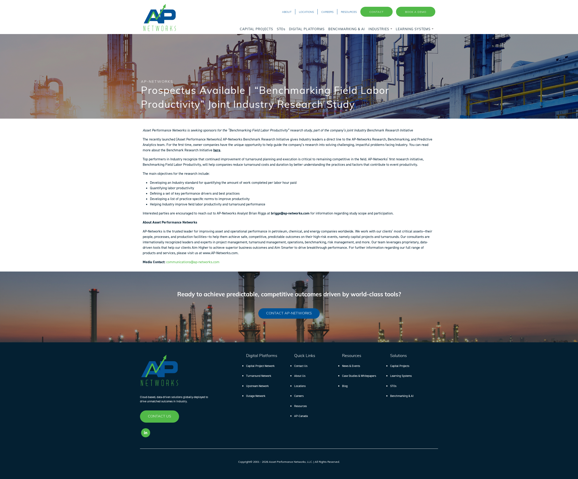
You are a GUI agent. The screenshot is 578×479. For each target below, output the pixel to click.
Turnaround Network (258, 376)
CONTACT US (159, 416)
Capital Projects (399, 366)
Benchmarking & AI (402, 396)
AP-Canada (301, 416)
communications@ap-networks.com (192, 262)
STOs (393, 386)
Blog (345, 386)
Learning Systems (401, 376)
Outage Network (255, 396)
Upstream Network (257, 386)
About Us (299, 376)
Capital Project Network (260, 366)
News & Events (351, 366)
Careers (299, 396)
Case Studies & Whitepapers (359, 376)
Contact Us (301, 366)
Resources (300, 406)
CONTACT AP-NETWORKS (289, 313)
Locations (300, 386)
